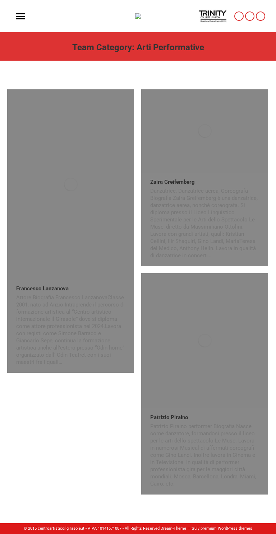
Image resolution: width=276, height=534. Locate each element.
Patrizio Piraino (169, 417)
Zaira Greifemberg (172, 182)
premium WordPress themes (226, 528)
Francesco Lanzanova (42, 288)
